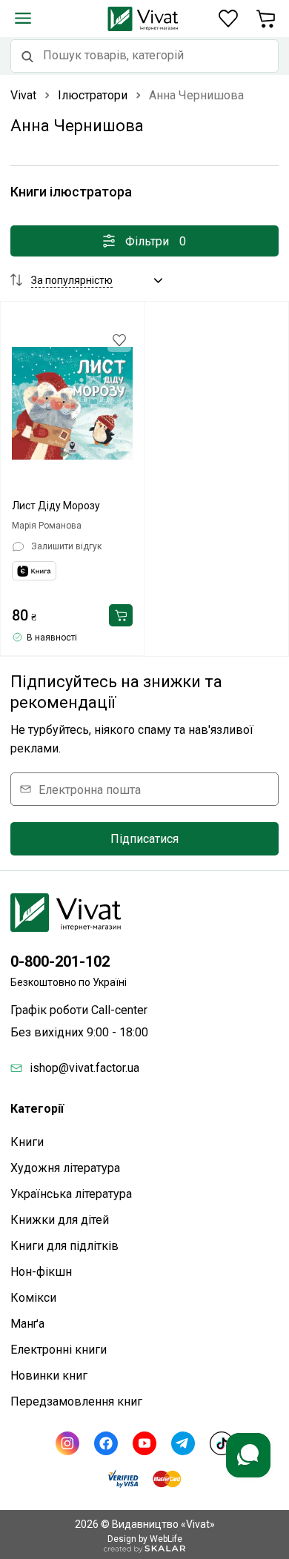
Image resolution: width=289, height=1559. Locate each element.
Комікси (33, 1298)
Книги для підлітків (64, 1246)
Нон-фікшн (41, 1272)
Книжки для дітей (59, 1220)
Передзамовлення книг (76, 1401)
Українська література (71, 1194)
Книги (27, 1142)
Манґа (27, 1324)
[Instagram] (67, 1443)
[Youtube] (144, 1443)
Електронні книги (58, 1350)
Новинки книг (48, 1375)
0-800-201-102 (60, 961)
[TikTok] (221, 1443)
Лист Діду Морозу (56, 506)
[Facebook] (106, 1443)
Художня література (65, 1168)
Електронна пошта (90, 789)
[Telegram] (183, 1443)
